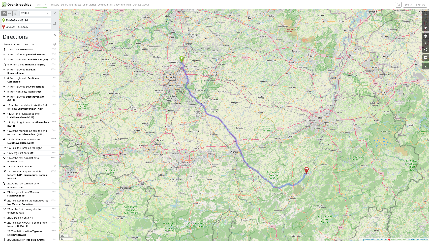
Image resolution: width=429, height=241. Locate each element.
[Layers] (425, 36)
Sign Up (420, 4)
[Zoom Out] (425, 21)
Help (129, 4)
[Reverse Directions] (54, 23)
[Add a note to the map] (425, 57)
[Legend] (425, 42)
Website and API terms (418, 239)
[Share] (425, 49)
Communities (105, 4)
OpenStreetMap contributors (374, 239)
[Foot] (15, 13)
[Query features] (425, 66)
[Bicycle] (10, 13)
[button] (181, 59)
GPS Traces (75, 4)
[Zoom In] (425, 14)
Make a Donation (399, 239)
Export (64, 4)
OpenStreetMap (19, 5)
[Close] (54, 13)
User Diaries (89, 4)
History (55, 4)
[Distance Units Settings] (55, 44)
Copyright (119, 4)
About (145, 4)
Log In (408, 4)
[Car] (4, 13)
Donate (137, 4)
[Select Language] (398, 5)
